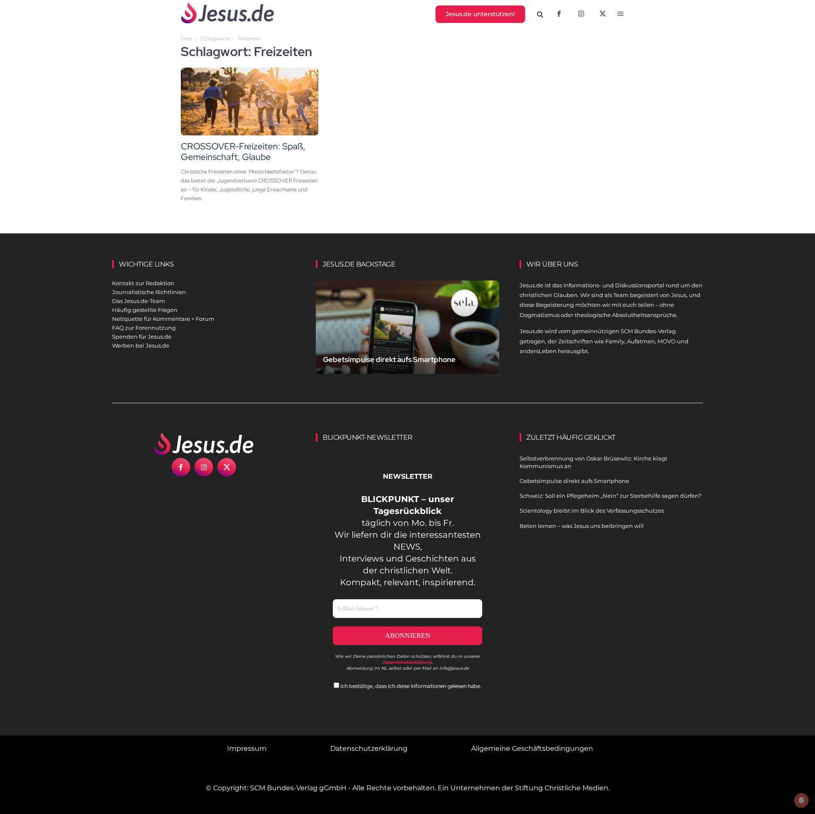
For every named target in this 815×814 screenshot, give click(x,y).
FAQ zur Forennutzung (144, 327)
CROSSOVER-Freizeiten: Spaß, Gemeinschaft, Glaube (243, 151)
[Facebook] (559, 14)
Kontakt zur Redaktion (143, 283)
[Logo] (203, 444)
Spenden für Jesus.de (141, 336)
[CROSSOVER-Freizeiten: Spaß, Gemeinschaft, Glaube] (249, 101)
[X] (603, 14)
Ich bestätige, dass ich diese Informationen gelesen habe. (410, 686)
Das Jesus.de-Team (138, 301)
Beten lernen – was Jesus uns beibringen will (582, 525)
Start (186, 38)
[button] (540, 14)
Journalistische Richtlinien (149, 292)
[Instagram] (581, 14)
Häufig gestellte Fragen (144, 309)
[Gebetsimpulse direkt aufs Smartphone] (407, 337)
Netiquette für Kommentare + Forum (163, 318)
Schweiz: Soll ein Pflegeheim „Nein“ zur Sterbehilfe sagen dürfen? (610, 495)
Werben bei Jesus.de (140, 345)
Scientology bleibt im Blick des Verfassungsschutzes (592, 510)
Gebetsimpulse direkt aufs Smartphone (389, 359)
